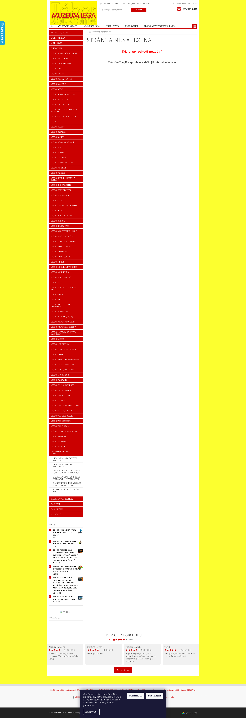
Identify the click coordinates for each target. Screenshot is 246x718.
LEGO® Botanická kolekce (63, 94)
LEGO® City (56, 121)
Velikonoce (56, 514)
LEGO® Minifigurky (60, 256)
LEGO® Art (56, 68)
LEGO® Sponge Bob (60, 375)
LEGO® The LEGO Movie (62, 410)
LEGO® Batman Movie (61, 79)
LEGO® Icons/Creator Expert (65, 205)
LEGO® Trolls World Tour (64, 431)
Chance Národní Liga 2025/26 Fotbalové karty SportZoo (67, 484)
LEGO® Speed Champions (62, 364)
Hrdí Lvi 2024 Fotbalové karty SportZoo (65, 459)
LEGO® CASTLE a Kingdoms (63, 116)
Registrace (192, 3)
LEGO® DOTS (56, 147)
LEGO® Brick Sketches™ (62, 99)
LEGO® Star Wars (59, 380)
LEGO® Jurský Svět (60, 226)
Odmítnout (135, 695)
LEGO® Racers (57, 339)
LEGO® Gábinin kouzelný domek (63, 179)
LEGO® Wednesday (60, 441)
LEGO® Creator (58, 132)
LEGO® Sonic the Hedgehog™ (65, 359)
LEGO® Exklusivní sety (62, 162)
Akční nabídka (92, 26)
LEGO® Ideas (57, 210)
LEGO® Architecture (61, 63)
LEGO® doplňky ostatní (62, 142)
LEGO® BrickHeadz (60, 104)
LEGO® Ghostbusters (61, 185)
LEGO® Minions (58, 262)
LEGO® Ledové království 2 (64, 236)
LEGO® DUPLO (57, 152)
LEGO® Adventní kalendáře (159, 26)
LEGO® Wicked (58, 446)
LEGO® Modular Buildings (64, 267)
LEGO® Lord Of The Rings (63, 241)
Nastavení (91, 711)
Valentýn (55, 504)
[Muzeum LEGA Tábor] (73, 13)
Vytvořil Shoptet (191, 713)
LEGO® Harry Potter (61, 190)
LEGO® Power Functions (63, 322)
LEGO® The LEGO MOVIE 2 (63, 416)
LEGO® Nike (56, 282)
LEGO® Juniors (58, 221)
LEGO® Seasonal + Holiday (64, 349)
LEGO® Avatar (57, 74)
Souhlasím (154, 695)
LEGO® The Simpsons (61, 421)
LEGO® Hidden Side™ (61, 195)
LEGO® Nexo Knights (61, 277)
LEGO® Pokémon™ (59, 311)
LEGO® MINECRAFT (59, 251)
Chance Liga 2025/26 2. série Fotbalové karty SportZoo (66, 478)
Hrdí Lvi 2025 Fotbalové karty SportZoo (65, 465)
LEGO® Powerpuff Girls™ (63, 327)
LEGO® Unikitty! (59, 436)
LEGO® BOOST (57, 89)
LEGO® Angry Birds (60, 58)
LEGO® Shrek (57, 354)
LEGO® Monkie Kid (60, 272)
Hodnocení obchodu (123, 635)
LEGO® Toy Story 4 (60, 426)
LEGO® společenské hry (62, 369)
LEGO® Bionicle (58, 84)
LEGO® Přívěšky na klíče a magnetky (64, 333)
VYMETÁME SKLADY (67, 26)
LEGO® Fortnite (58, 168)
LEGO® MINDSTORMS (60, 246)
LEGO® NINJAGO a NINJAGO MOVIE (63, 288)
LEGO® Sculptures (60, 344)
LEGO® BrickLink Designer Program (64, 110)
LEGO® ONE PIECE (59, 294)
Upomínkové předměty (62, 499)
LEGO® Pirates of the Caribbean (61, 305)
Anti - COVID (112, 26)
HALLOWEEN (131, 26)
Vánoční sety (57, 509)
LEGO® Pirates (58, 299)
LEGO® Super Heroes (61, 390)
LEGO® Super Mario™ (61, 395)
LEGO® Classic (57, 127)
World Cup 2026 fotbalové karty (66, 490)
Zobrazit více (123, 670)
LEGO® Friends (58, 173)
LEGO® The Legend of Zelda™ (65, 405)
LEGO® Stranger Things (62, 385)
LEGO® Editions (58, 157)
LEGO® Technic (58, 400)
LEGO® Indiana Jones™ (62, 215)
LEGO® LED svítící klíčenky (64, 231)
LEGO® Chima (57, 200)
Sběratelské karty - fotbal (60, 452)
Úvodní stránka (52, 26)
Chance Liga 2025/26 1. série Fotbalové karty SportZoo (66, 471)
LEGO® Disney (57, 137)
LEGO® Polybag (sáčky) (62, 316)
